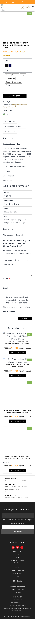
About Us (17, 584)
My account (17, 592)
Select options (17, 352)
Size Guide (17, 563)
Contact (17, 557)
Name (6, 279)
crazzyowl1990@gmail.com (17, 605)
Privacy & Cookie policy (17, 586)
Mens (17, 576)
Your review (9, 264)
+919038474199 (17, 600)
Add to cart (14, 96)
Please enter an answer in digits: (16, 307)
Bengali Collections (19, 105)
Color (7, 61)
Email (6, 288)
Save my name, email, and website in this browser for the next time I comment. (17, 300)
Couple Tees (17, 573)
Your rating (8, 260)
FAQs (17, 554)
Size (6, 70)
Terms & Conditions (17, 589)
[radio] (6, 65)
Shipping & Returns (17, 560)
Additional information (14, 126)
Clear (8, 85)
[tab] (10, 121)
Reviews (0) (10, 131)
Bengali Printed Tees (10, 107)
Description (10, 121)
